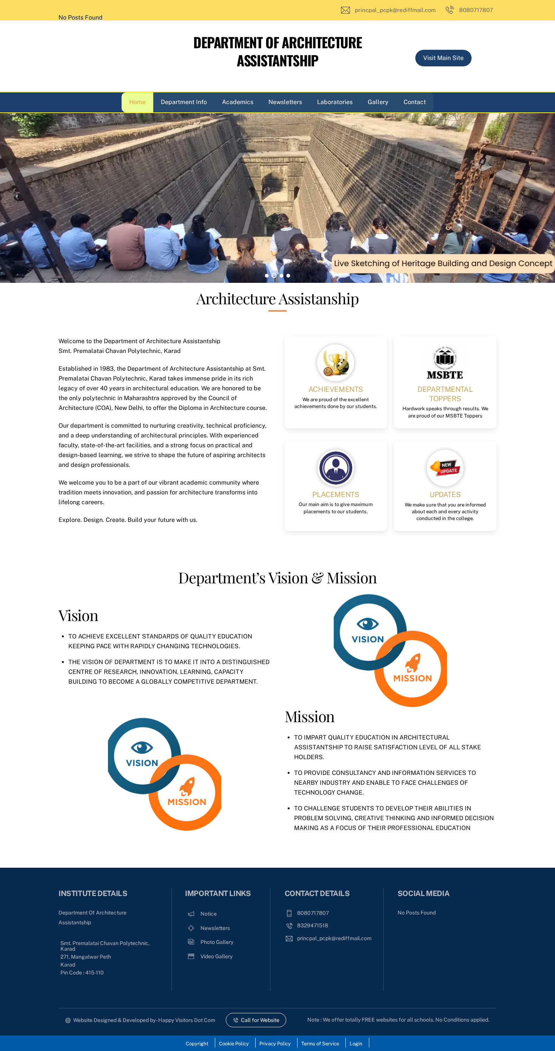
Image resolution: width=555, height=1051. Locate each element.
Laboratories (335, 102)
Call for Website (260, 1020)
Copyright (197, 1043)
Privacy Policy (275, 1043)
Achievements (335, 389)
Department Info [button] (184, 102)
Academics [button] (237, 102)
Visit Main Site (443, 57)
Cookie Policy (234, 1043)
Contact (415, 102)
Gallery (378, 102)
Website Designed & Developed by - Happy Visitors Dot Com (144, 1020)
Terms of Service (320, 1043)
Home (137, 102)
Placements (335, 494)
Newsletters (285, 102)
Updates (445, 494)
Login (356, 1043)
